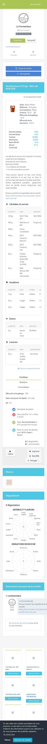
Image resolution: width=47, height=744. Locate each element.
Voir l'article (13, 673)
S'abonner (18, 40)
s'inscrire (25, 623)
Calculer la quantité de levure (29, 368)
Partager (34, 461)
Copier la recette (24, 68)
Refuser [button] (8, 740)
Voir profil (31, 40)
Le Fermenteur (23, 26)
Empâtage (23, 377)
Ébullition (23, 382)
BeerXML (35, 456)
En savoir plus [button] (9, 734)
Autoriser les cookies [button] (22, 740)
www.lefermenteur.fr (13, 47)
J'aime (10, 454)
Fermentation (23, 387)
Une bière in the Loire (13, 694)
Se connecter (35, 4)
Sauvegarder (24, 74)
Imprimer (35, 451)
